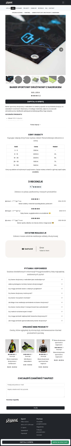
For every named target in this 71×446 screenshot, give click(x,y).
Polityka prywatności (41, 431)
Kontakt (51, 8)
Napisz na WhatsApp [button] (60, 442)
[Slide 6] (53, 79)
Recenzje (41, 8)
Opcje (8, 8)
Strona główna (17, 12)
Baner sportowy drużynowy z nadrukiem (45, 12)
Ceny (13, 8)
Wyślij (35, 408)
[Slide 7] (61, 79)
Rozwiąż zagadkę (12, 400)
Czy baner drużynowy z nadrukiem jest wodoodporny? (26, 280)
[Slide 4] (35, 79)
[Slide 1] (10, 79)
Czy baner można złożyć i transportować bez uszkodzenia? (28, 307)
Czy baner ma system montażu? (19, 298)
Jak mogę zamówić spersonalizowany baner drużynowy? (27, 321)
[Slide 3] (27, 79)
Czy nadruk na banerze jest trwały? (20, 312)
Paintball (27, 12)
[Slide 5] (44, 79)
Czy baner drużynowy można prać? (20, 293)
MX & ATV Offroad (27, 425)
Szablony (34, 8)
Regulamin (40, 427)
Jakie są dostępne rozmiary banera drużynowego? (25, 284)
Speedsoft (24, 430)
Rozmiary (19, 8)
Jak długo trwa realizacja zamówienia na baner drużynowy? (28, 302)
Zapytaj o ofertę (35, 101)
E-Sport (23, 428)
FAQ (46, 8)
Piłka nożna (24, 422)
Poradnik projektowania (41, 423)
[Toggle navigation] (63, 2)
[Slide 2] (18, 79)
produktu (35, 172)
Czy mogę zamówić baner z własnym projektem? (25, 289)
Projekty (26, 8)
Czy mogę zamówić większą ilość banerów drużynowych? (27, 316)
